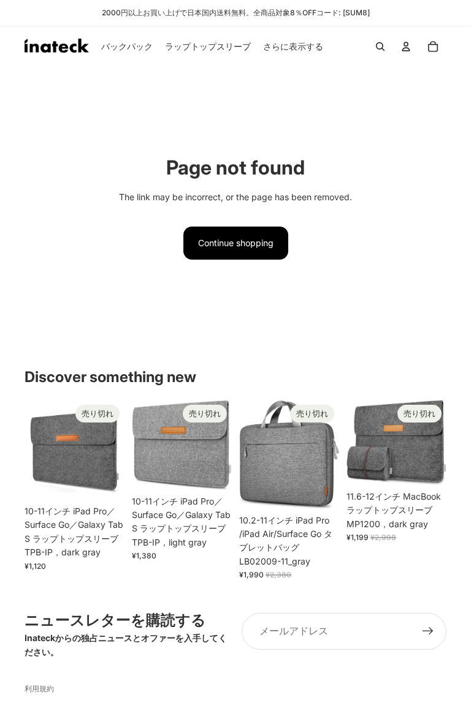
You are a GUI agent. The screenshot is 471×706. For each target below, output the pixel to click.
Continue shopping (236, 243)
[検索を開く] (380, 46)
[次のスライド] (114, 450)
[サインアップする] (428, 631)
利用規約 (39, 688)
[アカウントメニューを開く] (405, 46)
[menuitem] (293, 46)
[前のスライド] (34, 450)
